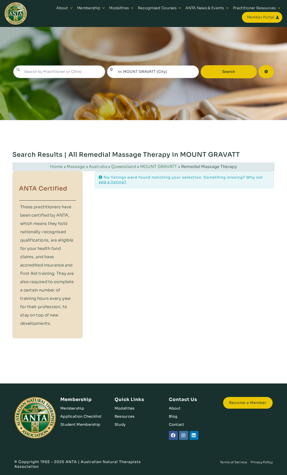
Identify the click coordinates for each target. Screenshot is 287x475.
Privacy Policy (262, 462)
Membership (88, 8)
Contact (176, 424)
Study (120, 424)
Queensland (123, 166)
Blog (173, 416)
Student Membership (80, 424)
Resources (125, 416)
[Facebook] (173, 435)
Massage (76, 166)
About (62, 8)
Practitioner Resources (254, 8)
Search (235, 71)
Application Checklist (81, 416)
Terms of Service (233, 462)
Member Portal (260, 17)
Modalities (119, 8)
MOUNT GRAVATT (158, 166)
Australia (98, 166)
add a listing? (112, 182)
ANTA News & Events (204, 8)
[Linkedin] (193, 435)
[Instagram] (183, 435)
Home (56, 166)
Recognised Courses (157, 8)
